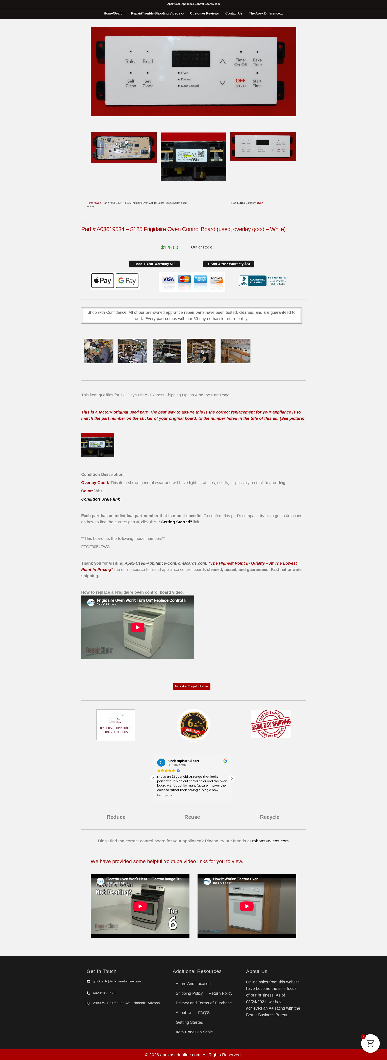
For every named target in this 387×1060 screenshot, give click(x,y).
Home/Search (114, 13)
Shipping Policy (189, 993)
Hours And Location (193, 983)
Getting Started (189, 1022)
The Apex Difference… (266, 13)
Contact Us (233, 13)
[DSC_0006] (235, 351)
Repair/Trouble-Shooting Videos (155, 13)
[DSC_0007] (201, 351)
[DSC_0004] (167, 351)
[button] (232, 778)
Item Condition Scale (194, 1032)
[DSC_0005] (133, 351)
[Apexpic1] (98, 351)
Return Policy (220, 993)
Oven (98, 203)
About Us (184, 1012)
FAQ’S (204, 1012)
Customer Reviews (204, 13)
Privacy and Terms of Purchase (204, 1003)
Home (90, 203)
